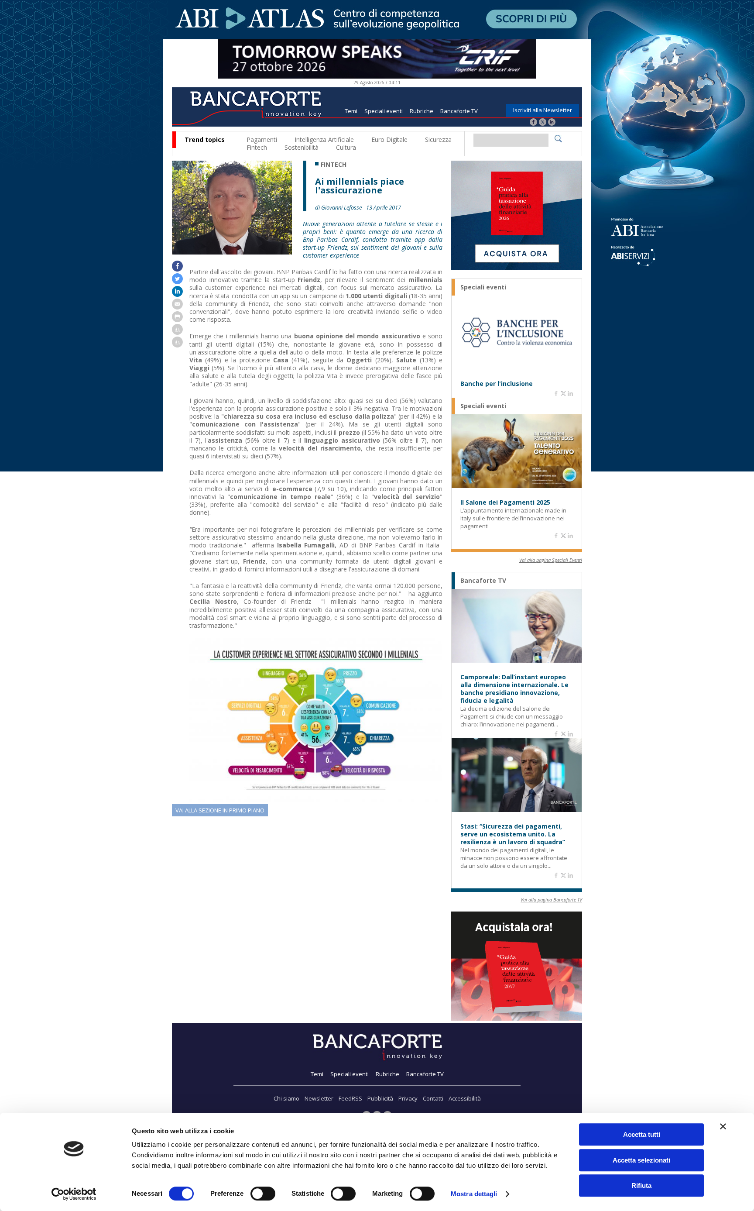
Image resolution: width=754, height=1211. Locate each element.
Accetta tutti (641, 1134)
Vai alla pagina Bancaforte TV (551, 899)
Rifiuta (641, 1185)
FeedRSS (350, 1098)
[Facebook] (533, 122)
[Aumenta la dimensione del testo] (177, 332)
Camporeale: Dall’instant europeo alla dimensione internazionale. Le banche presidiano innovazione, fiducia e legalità (514, 689)
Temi (351, 111)
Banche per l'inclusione (496, 384)
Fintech (257, 147)
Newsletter (319, 1098)
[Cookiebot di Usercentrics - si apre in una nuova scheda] (74, 1194)
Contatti (433, 1098)
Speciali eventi (383, 111)
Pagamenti (262, 139)
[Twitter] (542, 122)
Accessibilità (465, 1098)
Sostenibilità (301, 147)
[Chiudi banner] (723, 1126)
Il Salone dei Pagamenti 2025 (505, 502)
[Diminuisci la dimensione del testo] (177, 345)
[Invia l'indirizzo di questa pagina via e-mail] (177, 307)
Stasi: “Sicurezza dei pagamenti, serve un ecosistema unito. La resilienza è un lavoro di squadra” (512, 834)
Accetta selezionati (641, 1160)
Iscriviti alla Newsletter (542, 110)
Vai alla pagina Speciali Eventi (550, 560)
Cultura (346, 147)
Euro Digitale (389, 139)
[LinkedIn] (551, 122)
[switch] (262, 1194)
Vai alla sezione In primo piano (219, 810)
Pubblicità (380, 1098)
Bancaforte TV (459, 111)
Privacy (408, 1098)
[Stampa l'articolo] (177, 320)
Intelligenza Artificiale (324, 139)
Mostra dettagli (474, 1193)
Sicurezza (438, 139)
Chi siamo (286, 1098)
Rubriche (421, 111)
